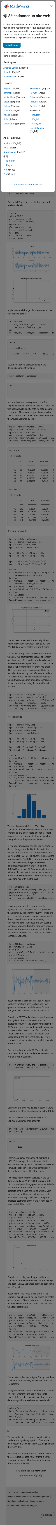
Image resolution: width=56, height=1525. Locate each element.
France (6, 110)
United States (9, 76)
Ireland (6, 115)
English (35, 119)
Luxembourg (9, 123)
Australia (7, 143)
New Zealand (9, 152)
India (5, 147)
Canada (7, 72)
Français (36, 123)
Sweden (33, 106)
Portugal (34, 101)
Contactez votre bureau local (28, 184)
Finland (7, 106)
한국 (5, 174)
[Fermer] (51, 6)
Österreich (35, 97)
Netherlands (36, 88)
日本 (5, 169)
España (7, 101)
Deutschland (9, 97)
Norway (33, 93)
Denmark (7, 93)
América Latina (10, 68)
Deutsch (36, 115)
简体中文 (10, 161)
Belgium (7, 88)
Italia (5, 119)
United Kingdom (37, 128)
